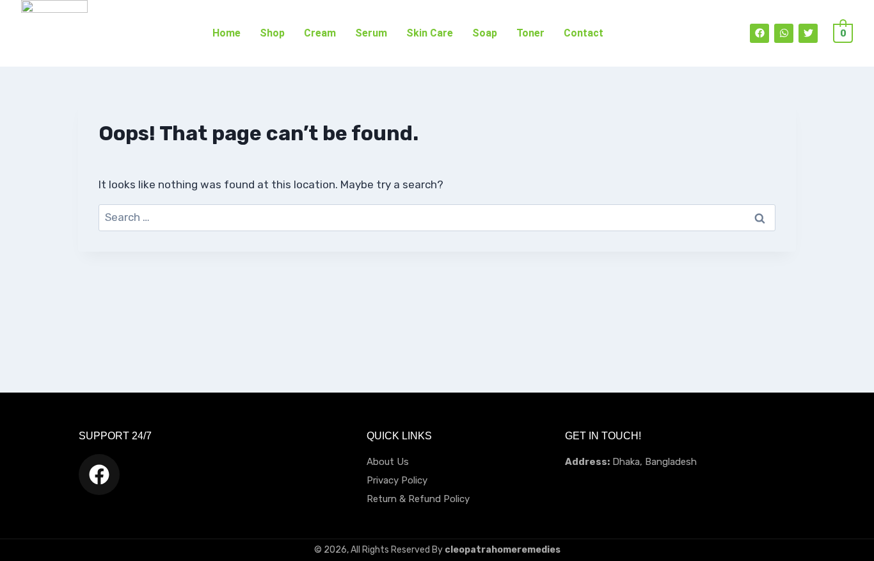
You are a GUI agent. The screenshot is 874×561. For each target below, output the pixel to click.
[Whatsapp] (783, 33)
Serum (371, 33)
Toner (530, 33)
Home (226, 33)
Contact (583, 33)
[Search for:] (437, 217)
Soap (484, 33)
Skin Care (429, 33)
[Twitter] (808, 33)
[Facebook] (759, 33)
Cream (320, 33)
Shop (272, 33)
